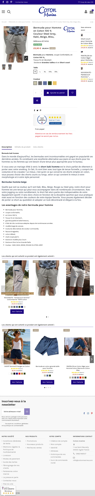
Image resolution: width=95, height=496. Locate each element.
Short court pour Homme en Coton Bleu (87, 41)
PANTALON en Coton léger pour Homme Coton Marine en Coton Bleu (78, 368)
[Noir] (14, 374)
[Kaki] (19, 307)
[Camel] (22, 374)
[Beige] (9, 307)
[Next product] (92, 22)
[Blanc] (9, 374)
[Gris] (12, 307)
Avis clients (38, 147)
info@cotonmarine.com (83, 460)
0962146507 (81, 454)
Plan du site (8, 484)
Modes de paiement (11, 459)
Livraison (7, 455)
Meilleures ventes (34, 448)
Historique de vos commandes (58, 455)
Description (7, 147)
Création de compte (59, 441)
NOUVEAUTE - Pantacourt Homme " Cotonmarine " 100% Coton (17, 299)
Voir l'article (17, 311)
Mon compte (56, 444)
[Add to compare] (37, 100)
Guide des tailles (10, 462)
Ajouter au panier (57, 93)
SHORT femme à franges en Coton (17, 366)
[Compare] (17, 295)
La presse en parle (10, 477)
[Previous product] (91, 22)
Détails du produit (22, 147)
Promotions (32, 441)
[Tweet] (37, 110)
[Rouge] (19, 374)
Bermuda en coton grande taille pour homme (47, 367)
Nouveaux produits (35, 444)
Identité (54, 448)
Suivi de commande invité (59, 461)
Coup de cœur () (86, 2)
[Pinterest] (40, 110)
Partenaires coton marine (10, 472)
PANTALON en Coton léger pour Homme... (87, 58)
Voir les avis (55, 123)
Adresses (54, 451)
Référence (37, 41)
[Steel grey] (14, 307)
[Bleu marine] (17, 374)
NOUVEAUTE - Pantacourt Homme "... (86, 74)
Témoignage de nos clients (11, 466)
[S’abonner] (27, 411)
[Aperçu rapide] (21, 295)
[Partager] (34, 110)
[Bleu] (17, 307)
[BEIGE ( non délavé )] (24, 307)
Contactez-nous (21, 2)
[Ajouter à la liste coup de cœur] (72, 93)
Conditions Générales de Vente (12, 442)
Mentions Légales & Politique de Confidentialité (11, 449)
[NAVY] (22, 307)
